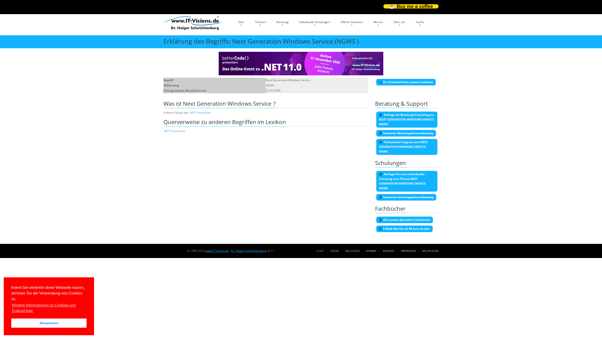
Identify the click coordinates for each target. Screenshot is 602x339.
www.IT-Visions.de (217, 251)
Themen (260, 22)
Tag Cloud (352, 251)
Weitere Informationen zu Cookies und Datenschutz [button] (44, 308)
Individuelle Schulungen (314, 22)
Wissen (378, 22)
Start (241, 22)
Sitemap (371, 251)
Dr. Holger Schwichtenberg (248, 251)
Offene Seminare (352, 22)
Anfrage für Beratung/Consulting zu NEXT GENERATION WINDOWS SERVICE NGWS (406, 119)
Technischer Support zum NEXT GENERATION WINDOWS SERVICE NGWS (403, 146)
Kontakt (389, 251)
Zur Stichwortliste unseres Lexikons (408, 82)
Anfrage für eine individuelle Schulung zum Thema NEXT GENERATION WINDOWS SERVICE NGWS (402, 181)
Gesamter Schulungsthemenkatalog (408, 197)
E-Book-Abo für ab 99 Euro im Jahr (406, 229)
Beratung (282, 22)
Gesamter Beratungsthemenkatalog (408, 133)
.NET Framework (200, 113)
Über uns (399, 22)
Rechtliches (430, 251)
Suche (420, 22)
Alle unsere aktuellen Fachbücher (406, 220)
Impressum (408, 251)
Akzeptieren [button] (49, 323)
